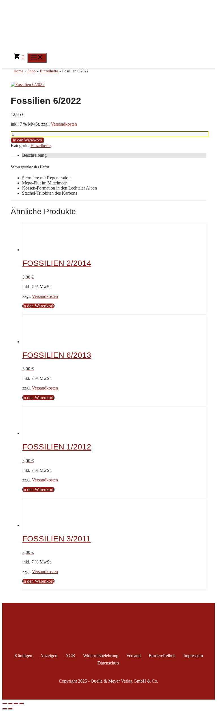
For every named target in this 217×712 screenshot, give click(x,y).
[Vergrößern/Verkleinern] (4, 703)
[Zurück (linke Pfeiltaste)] (4, 708)
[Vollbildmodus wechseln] (10, 703)
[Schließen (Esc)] (21, 703)
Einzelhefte (41, 145)
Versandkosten (64, 124)
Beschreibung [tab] (34, 155)
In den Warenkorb (27, 140)
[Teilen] (16, 703)
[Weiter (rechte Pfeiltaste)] (10, 708)
